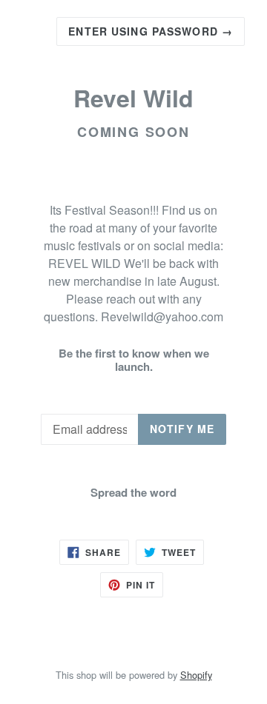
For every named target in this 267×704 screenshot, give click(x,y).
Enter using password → (150, 31)
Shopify (196, 675)
